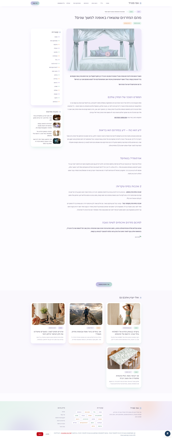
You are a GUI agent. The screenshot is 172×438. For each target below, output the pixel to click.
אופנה (107, 3)
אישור (40, 434)
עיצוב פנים (94, 3)
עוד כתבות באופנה (104, 284)
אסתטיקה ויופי (77, 3)
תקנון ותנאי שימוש (60, 418)
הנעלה (83, 415)
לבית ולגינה (85, 419)
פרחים (93, 426)
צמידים (75, 422)
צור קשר (63, 415)
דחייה (47, 434)
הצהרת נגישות (61, 423)
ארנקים (100, 426)
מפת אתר (62, 426)
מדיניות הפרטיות (66, 433)
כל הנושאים (61, 3)
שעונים (100, 419)
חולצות (93, 419)
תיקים (92, 422)
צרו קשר (35, 3)
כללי (101, 3)
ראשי (139, 11)
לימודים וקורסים (83, 422)
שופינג (76, 415)
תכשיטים (86, 3)
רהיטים (77, 419)
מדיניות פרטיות (61, 421)
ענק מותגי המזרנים (121, 117)
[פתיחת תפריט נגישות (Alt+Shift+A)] (167, 433)
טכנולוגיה (99, 422)
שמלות (68, 3)
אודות (63, 412)
